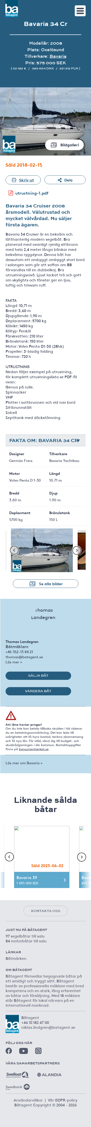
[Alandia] (49, 1073)
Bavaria (58, 56)
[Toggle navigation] (80, 10)
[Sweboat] (18, 1073)
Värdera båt (38, 691)
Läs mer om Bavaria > (24, 762)
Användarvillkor (28, 1099)
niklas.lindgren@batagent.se (48, 1027)
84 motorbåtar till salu (26, 940)
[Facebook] (9, 1051)
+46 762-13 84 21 (19, 651)
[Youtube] (23, 1051)
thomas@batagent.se (24, 656)
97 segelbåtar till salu (25, 935)
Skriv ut (26, 179)
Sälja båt (38, 675)
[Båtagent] (11, 8)
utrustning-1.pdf (32, 193)
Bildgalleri (69, 144)
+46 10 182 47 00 (35, 1022)
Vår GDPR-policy (62, 1099)
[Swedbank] (18, 1085)
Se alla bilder (51, 583)
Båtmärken (16, 958)
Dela (68, 179)
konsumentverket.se (34, 749)
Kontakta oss (45, 910)
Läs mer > (14, 661)
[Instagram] (38, 1051)
